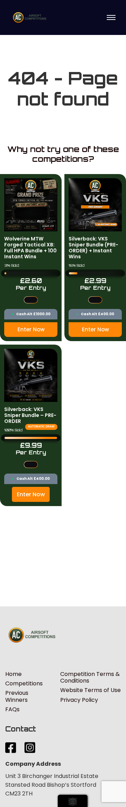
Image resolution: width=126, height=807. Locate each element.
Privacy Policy (79, 700)
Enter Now (31, 329)
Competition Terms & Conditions (90, 677)
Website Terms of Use (90, 690)
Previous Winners (16, 696)
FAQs (12, 709)
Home (13, 674)
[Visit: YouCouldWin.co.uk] (73, 801)
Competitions (24, 683)
